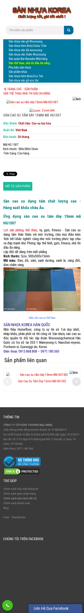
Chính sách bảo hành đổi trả (20, 498)
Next (76, 381)
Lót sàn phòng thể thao (20, 230)
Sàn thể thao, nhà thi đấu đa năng (26, 93)
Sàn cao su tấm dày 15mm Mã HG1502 (42, 381)
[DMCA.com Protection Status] (21, 471)
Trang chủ (14, 89)
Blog (6, 508)
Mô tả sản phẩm (17, 186)
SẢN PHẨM (31, 89)
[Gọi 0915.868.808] (7, 605)
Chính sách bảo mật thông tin (20, 488)
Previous (7, 381)
